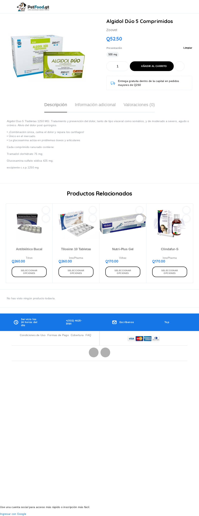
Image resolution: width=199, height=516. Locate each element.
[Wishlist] (179, 66)
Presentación (114, 48)
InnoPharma (76, 257)
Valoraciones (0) (139, 104)
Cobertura (77, 335)
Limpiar (187, 48)
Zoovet (111, 30)
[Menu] (8, 6)
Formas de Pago (58, 335)
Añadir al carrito (154, 66)
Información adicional (95, 104)
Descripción (55, 104)
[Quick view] (46, 218)
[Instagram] (94, 352)
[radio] (112, 54)
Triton (29, 257)
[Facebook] (105, 352)
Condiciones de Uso (32, 335)
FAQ (88, 335)
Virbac (123, 257)
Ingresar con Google (13, 513)
